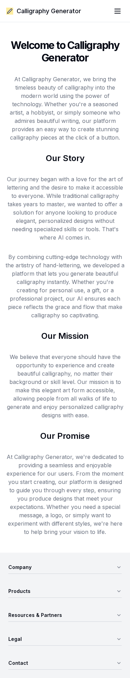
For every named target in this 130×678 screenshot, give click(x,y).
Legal (15, 639)
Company (20, 567)
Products (19, 591)
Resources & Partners (35, 615)
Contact (18, 663)
